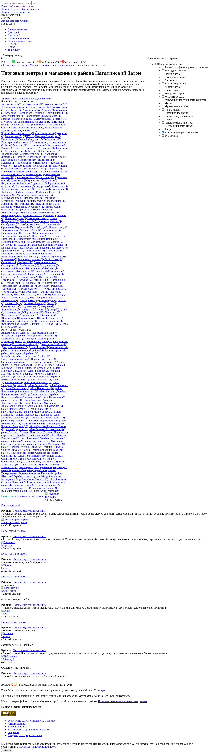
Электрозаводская (51, 321)
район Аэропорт (25, 364)
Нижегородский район (15, 359)
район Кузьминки (53, 397)
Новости (15, 20)
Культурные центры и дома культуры (185, 99)
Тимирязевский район (16, 488)
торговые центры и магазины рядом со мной (26, 98)
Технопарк (32, 282)
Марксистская (27, 192)
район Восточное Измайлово (35, 376)
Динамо (33, 151)
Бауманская (52, 115)
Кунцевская (35, 180)
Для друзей (14, 35)
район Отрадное (16, 429)
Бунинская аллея (43, 133)
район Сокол (23, 449)
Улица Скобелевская (15, 297)
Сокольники (10, 271)
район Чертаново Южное (37, 473)
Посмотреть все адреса (14, 531)
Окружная (41, 221)
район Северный (45, 447)
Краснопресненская (54, 171)
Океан (4, 568)
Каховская (47, 159)
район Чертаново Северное (19, 470)
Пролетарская (28, 247)
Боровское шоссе (39, 124)
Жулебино (8, 156)
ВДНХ (29, 136)
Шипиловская (26, 318)
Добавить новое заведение (16, 12)
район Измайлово (42, 388)
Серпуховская (49, 265)
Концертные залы (174, 96)
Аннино (48, 110)
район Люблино (29, 405)
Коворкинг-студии (175, 93)
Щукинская (29, 321)
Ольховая (53, 224)
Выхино (7, 148)
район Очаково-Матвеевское (47, 429)
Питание (13, 43)
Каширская (9, 162)
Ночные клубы (173, 109)
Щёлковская (10, 321)
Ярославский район (45, 490)
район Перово (11, 432)
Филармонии (172, 135)
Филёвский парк (35, 303)
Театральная (40, 280)
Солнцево (26, 271)
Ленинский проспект (33, 183)
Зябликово (38, 156)
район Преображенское (34, 435)
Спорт (11, 46)
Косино (7, 171)
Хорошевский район (45, 488)
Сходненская (48, 277)
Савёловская (53, 259)
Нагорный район (38, 356)
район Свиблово (12, 441)
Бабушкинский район (43, 335)
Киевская (25, 162)
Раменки (47, 253)
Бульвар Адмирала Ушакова (48, 127)
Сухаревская (29, 277)
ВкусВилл (50, 496)
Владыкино (9, 139)
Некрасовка (24, 209)
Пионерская (9, 238)
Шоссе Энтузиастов (50, 318)
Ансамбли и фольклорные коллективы (186, 67)
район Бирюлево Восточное (35, 367)
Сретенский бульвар (14, 274)
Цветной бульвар (48, 309)
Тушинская (29, 288)
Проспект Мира (12, 250)
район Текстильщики (32, 455)
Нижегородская (43, 209)
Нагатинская (26, 203)
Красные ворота (34, 174)
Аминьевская (32, 110)
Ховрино (47, 306)
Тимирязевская (51, 282)
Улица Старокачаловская (46, 297)
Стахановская (37, 274)
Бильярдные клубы (175, 70)
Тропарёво (29, 285)
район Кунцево (12, 400)
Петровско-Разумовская (16, 236)
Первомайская (11, 233)
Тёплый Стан (14, 282)
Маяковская (25, 195)
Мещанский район (25, 353)
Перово (29, 233)
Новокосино (50, 212)
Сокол (52, 268)
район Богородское (40, 370)
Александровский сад (15, 107)
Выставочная (57, 145)
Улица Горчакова (25, 294)
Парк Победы (31, 230)
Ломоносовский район (28, 350)
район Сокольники (14, 452)
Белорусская (43, 118)
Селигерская (10, 265)
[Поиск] (33, 3)
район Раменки (31, 438)
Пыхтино (8, 253)
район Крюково (30, 397)
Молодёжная (56, 200)
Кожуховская (23, 165)
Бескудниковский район (42, 338)
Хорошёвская (10, 309)
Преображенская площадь (50, 244)
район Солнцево (39, 452)
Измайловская (56, 156)
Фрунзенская (31, 306)
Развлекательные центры (179, 122)
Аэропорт (13, 113)
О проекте (13, 732)
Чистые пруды (11, 315)
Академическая (56, 104)
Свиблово (25, 262)
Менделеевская (34, 197)
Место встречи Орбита (14, 522)
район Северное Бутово (39, 441)
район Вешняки (26, 373)
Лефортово (43, 186)
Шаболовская (48, 315)
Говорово (47, 148)
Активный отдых (17, 29)
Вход (4, 6)
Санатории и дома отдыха (179, 126)
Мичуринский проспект (31, 200)
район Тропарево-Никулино (30, 458)
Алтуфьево (13, 110)
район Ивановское (17, 388)
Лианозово (60, 186)
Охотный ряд (39, 227)
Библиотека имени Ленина (34, 121)
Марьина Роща (49, 192)
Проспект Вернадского (53, 247)
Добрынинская (11, 154)
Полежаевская (39, 241)
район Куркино (34, 400)
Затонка (5, 636)
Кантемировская (29, 159)
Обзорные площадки (176, 113)
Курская (51, 180)
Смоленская (37, 268)
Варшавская (13, 136)
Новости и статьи (17, 726)
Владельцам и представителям (25, 735)
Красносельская (12, 174)
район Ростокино (53, 438)
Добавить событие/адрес (22, 6)
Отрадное (22, 227)
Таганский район (24, 485)
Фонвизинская (11, 306)
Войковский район (39, 341)
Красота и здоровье (18, 38)
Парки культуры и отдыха (179, 116)
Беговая (7, 118)
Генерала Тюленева (27, 148)
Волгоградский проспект (17, 142)
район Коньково (26, 391)
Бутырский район (13, 341)
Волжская (41, 142)
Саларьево (8, 262)
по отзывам (38, 496)
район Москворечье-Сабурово (34, 414)
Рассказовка (10, 256)
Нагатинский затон (48, 203)
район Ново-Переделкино (42, 420)
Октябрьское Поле (32, 224)
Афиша (5, 20)
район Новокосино (34, 423)
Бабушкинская (57, 113)
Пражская (26, 244)
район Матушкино (13, 411)
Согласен (7, 750)
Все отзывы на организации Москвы (28, 729)
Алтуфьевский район (15, 335)
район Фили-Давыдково (42, 461)
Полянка (56, 241)
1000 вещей (7, 659)
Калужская (9, 159)
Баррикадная (35, 115)
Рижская (47, 256)
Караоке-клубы (173, 86)
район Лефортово (36, 403)
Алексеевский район (44, 332)
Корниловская (52, 168)
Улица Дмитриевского (51, 294)
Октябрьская (10, 224)
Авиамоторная (11, 104)
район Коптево (49, 391)
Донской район (38, 347)
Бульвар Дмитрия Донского (19, 130)
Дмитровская (50, 151)
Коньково (34, 168)
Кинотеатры (171, 90)
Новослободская (16, 218)
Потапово (9, 244)
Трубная (43, 285)
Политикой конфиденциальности (37, 746)
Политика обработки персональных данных (122, 701)
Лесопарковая (25, 186)
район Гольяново (40, 379)
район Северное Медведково (47, 444)
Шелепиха (8, 318)
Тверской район (48, 485)
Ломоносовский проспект (17, 189)
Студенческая (10, 277)
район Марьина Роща (15, 408)
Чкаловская (30, 315)
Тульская (58, 285)
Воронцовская (37, 145)
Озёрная (27, 221)
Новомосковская (34, 215)
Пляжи (168, 119)
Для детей (13, 32)
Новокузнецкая (11, 215)
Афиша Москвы (17, 723)
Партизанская (51, 230)
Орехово (7, 227)
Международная (12, 197)
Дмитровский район (14, 347)
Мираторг (6, 545)
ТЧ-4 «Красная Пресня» (52, 288)
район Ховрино (30, 464)
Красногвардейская (27, 171)
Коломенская (42, 165)
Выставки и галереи (176, 77)
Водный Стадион (30, 139)
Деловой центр (16, 151)
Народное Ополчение (30, 206)
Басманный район (13, 338)
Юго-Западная (33, 323)
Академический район (15, 332)
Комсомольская (15, 168)
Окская (56, 221)
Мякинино (9, 203)
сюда (102, 690)
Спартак (41, 271)
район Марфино (52, 405)
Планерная (27, 238)
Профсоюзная (34, 250)
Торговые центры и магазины (181, 132)
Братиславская (19, 127)
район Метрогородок (39, 411)
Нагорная (8, 206)
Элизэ (4, 613)
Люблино (9, 192)
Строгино (56, 274)
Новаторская (10, 212)
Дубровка (52, 154)
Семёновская (29, 265)
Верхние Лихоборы (48, 136)
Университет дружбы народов (38, 300)
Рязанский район (38, 482)
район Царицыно (30, 467)
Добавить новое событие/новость (20, 9)
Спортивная (56, 271)
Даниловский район (53, 344)
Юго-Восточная (12, 323)
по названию (24, 496)
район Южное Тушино (33, 479)
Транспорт (14, 49)
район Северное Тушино (17, 447)
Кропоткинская (25, 177)
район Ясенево (15, 482)
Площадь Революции (15, 241)
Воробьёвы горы (16, 145)
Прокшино (9, 247)
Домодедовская (33, 154)
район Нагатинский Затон (48, 417)
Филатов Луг (14, 303)
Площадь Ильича (46, 238)
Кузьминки (19, 180)
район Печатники (34, 432)
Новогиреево (31, 212)
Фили (52, 303)
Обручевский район (44, 359)
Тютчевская (9, 291)
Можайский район (14, 356)
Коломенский (8, 590)
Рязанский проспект (31, 259)
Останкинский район (15, 362)
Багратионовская (13, 115)
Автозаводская (33, 104)
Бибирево (9, 121)
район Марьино (42, 408)
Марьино (8, 195)
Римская (60, 256)
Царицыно (28, 309)
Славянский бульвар (14, 268)
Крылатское (45, 177)
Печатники (40, 236)
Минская (51, 197)
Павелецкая (58, 227)
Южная (51, 323)
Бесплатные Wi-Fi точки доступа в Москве (31, 720)
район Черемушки (54, 467)
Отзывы (24, 20)
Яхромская (13, 326)
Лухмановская (58, 189)
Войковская (52, 139)
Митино (8, 200)
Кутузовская (10, 183)
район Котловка (39, 394)
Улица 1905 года (29, 291)
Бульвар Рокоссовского (16, 133)
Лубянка (41, 189)
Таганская (9, 280)
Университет (10, 300)
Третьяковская (11, 285)
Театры (169, 129)
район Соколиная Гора (48, 449)
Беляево (60, 118)
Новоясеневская (38, 218)
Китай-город (41, 162)
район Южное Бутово (30, 476)
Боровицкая (19, 124)
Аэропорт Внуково (33, 113)
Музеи (168, 103)
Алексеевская (39, 107)
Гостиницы (171, 80)
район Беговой (48, 364)
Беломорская (23, 118)
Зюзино (23, 156)
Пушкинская (54, 250)
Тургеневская (10, 288)
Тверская (25, 280)
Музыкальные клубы (176, 106)
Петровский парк (46, 233)
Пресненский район (44, 362)
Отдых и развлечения (20, 41)
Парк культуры (11, 230)
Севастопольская (45, 262)
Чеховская (52, 312)
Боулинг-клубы (173, 73)
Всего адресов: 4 (10, 505)
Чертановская (34, 312)
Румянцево (9, 259)
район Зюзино (38, 385)
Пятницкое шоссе (28, 253)
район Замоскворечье (37, 382)
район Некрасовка (13, 420)
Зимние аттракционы (176, 83)
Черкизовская (14, 312)
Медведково (43, 195)
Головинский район (25, 344)
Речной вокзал (30, 256)
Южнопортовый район (16, 490)
